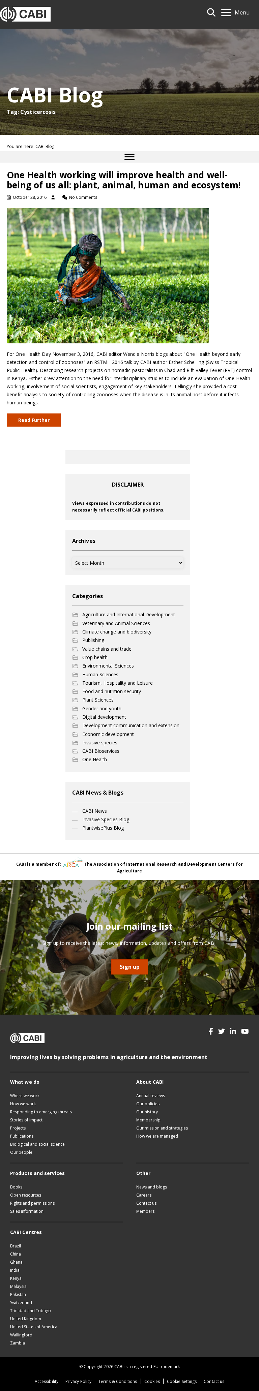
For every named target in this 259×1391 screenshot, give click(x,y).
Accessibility (46, 1381)
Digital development (104, 717)
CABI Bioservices (100, 751)
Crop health (95, 657)
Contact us (146, 1203)
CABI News (94, 811)
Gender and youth (101, 708)
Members (145, 1211)
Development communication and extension (130, 725)
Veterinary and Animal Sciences (116, 623)
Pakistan (18, 1294)
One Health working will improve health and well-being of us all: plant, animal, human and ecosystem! (124, 180)
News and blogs (151, 1187)
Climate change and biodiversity (116, 631)
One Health (94, 759)
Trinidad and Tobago (30, 1310)
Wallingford (21, 1335)
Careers (143, 1195)
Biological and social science (37, 1144)
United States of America (33, 1327)
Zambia (17, 1343)
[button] (211, 1031)
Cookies (152, 1381)
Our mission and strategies (162, 1128)
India (15, 1270)
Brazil (15, 1246)
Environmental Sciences (108, 665)
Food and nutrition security (111, 691)
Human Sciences (100, 674)
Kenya (16, 1278)
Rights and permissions (32, 1203)
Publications (21, 1136)
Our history (147, 1112)
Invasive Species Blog (105, 819)
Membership (148, 1120)
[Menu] (129, 157)
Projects (18, 1128)
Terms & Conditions (117, 1381)
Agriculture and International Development (128, 614)
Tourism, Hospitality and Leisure (117, 683)
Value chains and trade (107, 649)
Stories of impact (26, 1120)
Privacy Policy (78, 1381)
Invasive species (99, 742)
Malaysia (18, 1286)
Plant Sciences (98, 700)
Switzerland (21, 1302)
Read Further (34, 420)
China (15, 1254)
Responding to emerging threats (41, 1112)
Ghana (16, 1262)
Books (16, 1187)
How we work (23, 1104)
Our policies (148, 1104)
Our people (21, 1152)
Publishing (93, 640)
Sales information (27, 1211)
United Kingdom (25, 1319)
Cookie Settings (182, 1381)
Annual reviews (150, 1096)
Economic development (108, 734)
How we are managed (157, 1136)
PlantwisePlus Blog (103, 828)
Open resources (25, 1195)
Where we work (24, 1096)
